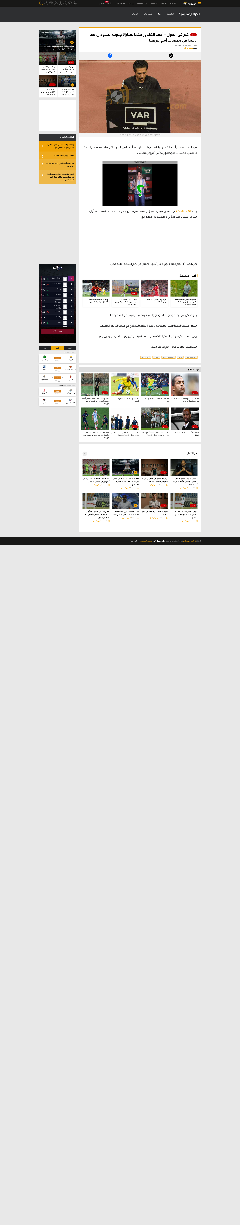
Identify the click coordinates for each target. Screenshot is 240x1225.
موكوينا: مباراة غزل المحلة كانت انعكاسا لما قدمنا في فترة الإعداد (126, 512)
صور (129, 3)
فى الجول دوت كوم (189, 541)
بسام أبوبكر (188, 48)
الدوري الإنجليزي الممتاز (69, 385)
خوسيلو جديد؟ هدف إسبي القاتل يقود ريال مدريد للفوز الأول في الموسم (125, 481)
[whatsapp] (74, 3)
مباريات (152, 3)
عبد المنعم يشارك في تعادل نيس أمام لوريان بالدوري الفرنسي (96, 479)
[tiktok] (70, 3)
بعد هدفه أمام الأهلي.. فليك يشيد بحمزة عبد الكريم (58, 164)
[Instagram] (60, 3)
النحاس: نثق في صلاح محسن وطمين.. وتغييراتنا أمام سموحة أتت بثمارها (185, 481)
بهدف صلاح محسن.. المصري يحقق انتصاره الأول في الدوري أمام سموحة (67, 92)
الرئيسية (170, 14)
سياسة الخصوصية (146, 541)
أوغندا (180, 357)
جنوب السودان (191, 357)
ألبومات (135, 14)
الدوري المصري (104, 3)
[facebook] (46, 3)
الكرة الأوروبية (98, 485)
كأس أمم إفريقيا (168, 357)
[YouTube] (65, 3)
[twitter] (51, 3)
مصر (171, 3)
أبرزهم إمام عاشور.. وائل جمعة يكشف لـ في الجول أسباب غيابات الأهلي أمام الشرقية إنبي (58, 177)
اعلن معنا (133, 541)
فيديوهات (140, 3)
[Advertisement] (177, 241)
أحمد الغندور (146, 357)
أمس (70, 348)
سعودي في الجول (153, 485)
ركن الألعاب (118, 3)
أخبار (162, 3)
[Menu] (199, 3)
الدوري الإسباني (125, 488)
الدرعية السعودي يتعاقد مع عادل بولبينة (154, 512)
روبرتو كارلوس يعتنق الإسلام (58, 156)
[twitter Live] (55, 3)
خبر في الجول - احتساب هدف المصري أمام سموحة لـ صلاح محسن (186, 514)
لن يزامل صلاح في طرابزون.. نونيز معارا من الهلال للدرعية (155, 479)
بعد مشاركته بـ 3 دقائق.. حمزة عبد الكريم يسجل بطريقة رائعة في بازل (58, 146)
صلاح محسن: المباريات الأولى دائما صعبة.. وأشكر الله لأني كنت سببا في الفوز (97, 514)
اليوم (57, 348)
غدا (45, 348)
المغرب (156, 357)
